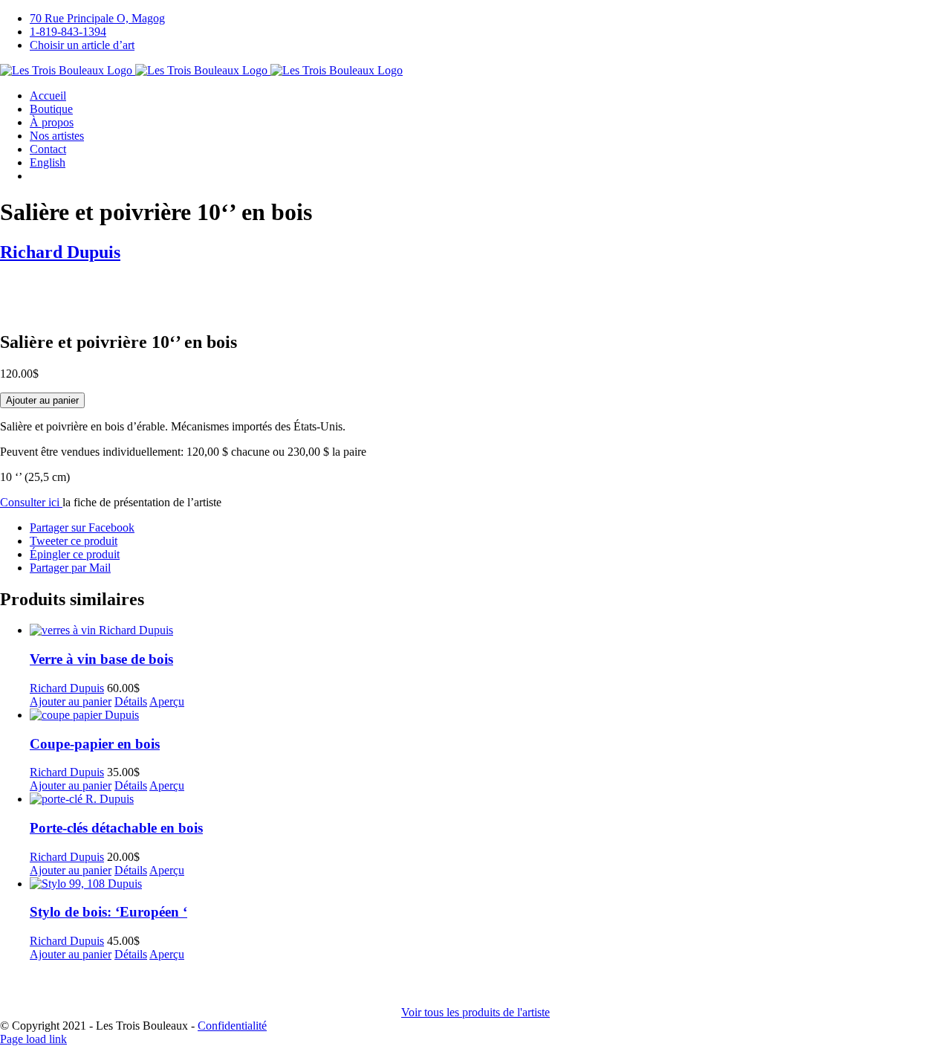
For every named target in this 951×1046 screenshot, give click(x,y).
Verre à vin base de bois (101, 659)
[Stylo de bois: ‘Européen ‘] (490, 884)
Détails (130, 701)
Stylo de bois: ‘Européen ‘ (108, 912)
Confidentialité (232, 1025)
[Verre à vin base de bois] (490, 630)
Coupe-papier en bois (95, 744)
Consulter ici (31, 502)
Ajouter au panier (42, 400)
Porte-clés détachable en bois (116, 828)
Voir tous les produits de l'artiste (475, 1012)
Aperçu (166, 701)
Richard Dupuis (60, 252)
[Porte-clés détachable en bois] (490, 799)
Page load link (33, 1039)
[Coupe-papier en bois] (490, 715)
